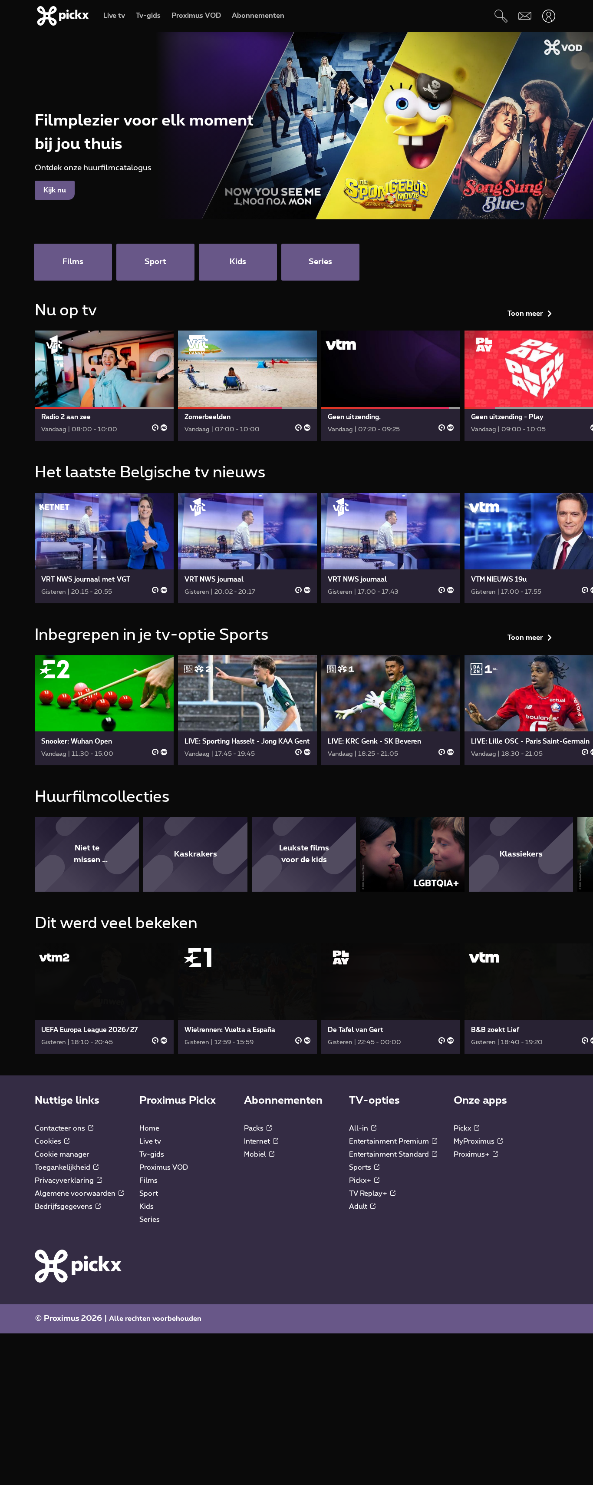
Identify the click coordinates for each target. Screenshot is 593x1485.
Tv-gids (151, 1154)
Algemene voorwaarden (76, 1193)
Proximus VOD (163, 1167)
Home (149, 1128)
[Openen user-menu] (548, 16)
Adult (359, 1206)
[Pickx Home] (78, 1265)
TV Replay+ (369, 1193)
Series (149, 1219)
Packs (254, 1128)
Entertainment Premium (390, 1141)
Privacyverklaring (65, 1180)
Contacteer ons (61, 1128)
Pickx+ (361, 1180)
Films (148, 1180)
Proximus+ (472, 1154)
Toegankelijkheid (63, 1167)
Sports (361, 1167)
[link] (104, 386)
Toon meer (525, 313)
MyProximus (475, 1141)
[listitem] (87, 854)
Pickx (463, 1128)
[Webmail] (525, 16)
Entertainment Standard (390, 1154)
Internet (258, 1141)
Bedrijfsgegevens (64, 1206)
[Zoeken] (501, 16)
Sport (148, 1193)
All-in (359, 1128)
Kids (146, 1206)
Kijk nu (54, 190)
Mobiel (256, 1154)
